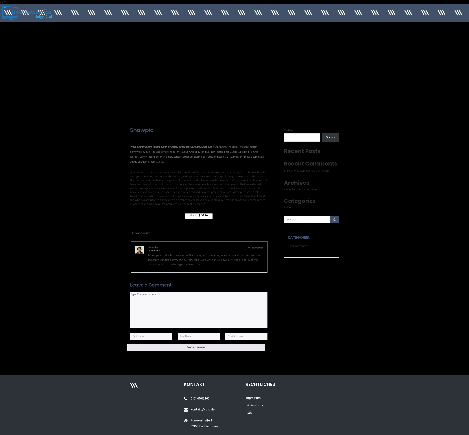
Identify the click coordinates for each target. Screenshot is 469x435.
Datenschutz (254, 405)
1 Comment (162, 137)
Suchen (288, 130)
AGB (248, 413)
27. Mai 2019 (138, 137)
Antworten (257, 248)
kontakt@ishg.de (203, 409)
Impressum (253, 398)
